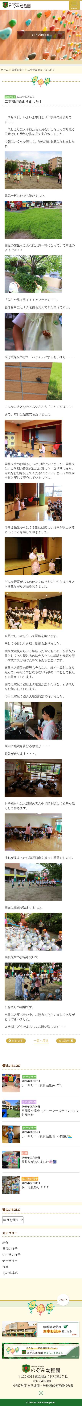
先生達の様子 (11, 1254)
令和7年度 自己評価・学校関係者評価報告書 (43, 1385)
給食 (5, 1242)
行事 (5, 1266)
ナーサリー (10, 1260)
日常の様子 (10, 1248)
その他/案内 (10, 1272)
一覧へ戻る (41, 1040)
